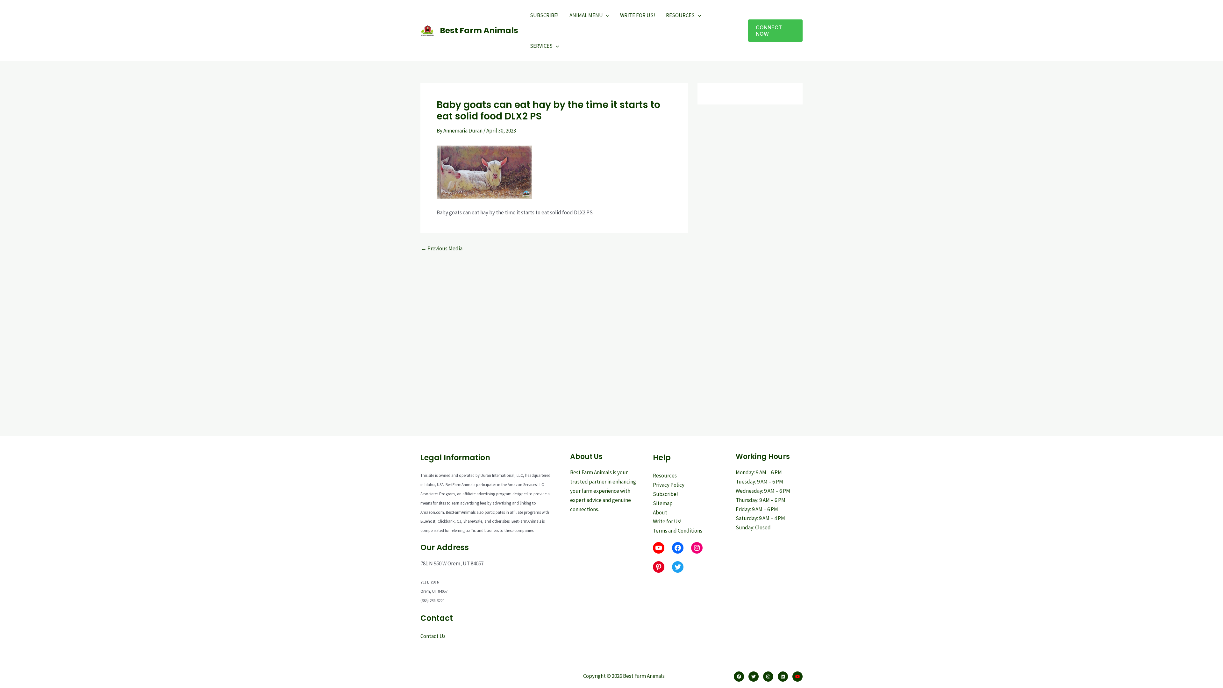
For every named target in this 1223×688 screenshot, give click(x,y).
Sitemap (663, 503)
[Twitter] (753, 676)
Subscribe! (544, 15)
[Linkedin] (783, 676)
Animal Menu (586, 15)
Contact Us (433, 636)
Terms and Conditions (677, 530)
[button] (775, 30)
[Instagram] (768, 676)
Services (541, 45)
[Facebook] (739, 676)
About (660, 512)
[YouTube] (797, 676)
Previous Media (441, 248)
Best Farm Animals (479, 30)
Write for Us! (667, 521)
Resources (680, 15)
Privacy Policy (668, 484)
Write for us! (637, 15)
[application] (606, 15)
